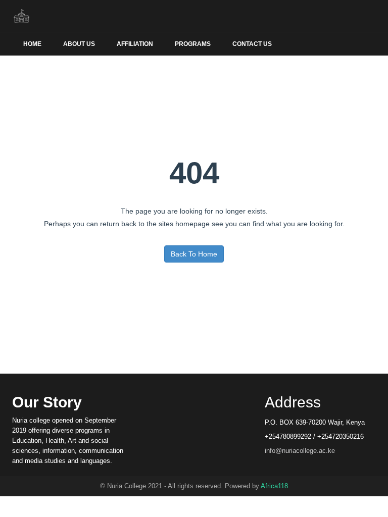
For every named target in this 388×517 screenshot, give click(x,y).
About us (79, 43)
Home (32, 43)
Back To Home (194, 254)
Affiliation (135, 43)
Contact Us (252, 43)
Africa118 (274, 486)
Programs (193, 43)
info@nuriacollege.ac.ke (300, 450)
